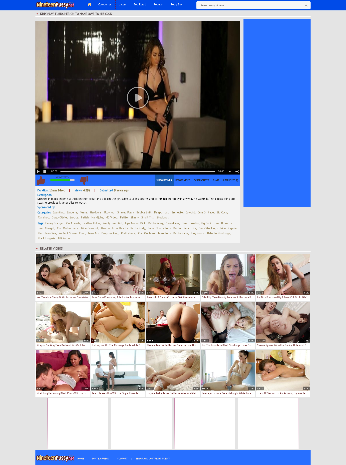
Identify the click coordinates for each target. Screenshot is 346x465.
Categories (104, 4)
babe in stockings (218, 233)
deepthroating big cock (196, 223)
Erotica (74, 217)
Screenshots (201, 180)
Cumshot (43, 217)
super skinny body (159, 228)
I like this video (40, 180)
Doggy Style (59, 217)
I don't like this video (84, 180)
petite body (138, 228)
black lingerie (46, 238)
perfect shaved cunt (72, 233)
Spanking (58, 212)
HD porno (64, 238)
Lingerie (72, 212)
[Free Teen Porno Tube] (55, 4)
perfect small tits (184, 228)
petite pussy (155, 223)
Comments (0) (230, 180)
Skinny (135, 217)
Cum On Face (206, 212)
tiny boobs (197, 233)
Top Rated (140, 4)
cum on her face (67, 228)
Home (80, 458)
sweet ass (172, 223)
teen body (164, 233)
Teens (83, 212)
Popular (158, 4)
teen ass (93, 233)
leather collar (91, 223)
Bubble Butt (144, 212)
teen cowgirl (46, 228)
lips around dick (135, 223)
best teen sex (47, 233)
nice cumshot (89, 228)
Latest (122, 4)
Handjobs (97, 217)
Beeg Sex (176, 4)
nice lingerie (228, 228)
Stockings (163, 217)
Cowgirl (190, 212)
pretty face (128, 233)
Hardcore (96, 212)
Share (216, 180)
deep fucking (110, 233)
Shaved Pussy (125, 212)
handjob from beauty (114, 228)
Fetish (85, 217)
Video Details (164, 180)
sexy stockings (208, 228)
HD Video (111, 217)
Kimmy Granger (54, 223)
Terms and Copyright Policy (153, 458)
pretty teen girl (112, 223)
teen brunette (223, 223)
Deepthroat (161, 212)
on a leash (73, 223)
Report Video (182, 180)
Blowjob (109, 212)
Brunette (177, 212)
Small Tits (147, 217)
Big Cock (222, 212)
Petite (124, 217)
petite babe (180, 233)
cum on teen (146, 233)
